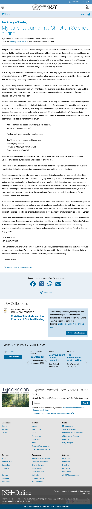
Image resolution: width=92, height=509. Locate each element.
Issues (34, 426)
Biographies (36, 436)
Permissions (85, 491)
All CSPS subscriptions (70, 475)
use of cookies (25, 501)
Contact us (6, 465)
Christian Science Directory (72, 433)
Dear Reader (37, 357)
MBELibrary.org (37, 482)
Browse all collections (76, 333)
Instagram (6, 482)
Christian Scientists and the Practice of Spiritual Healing (27, 318)
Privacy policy (74, 491)
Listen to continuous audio (51, 413)
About (4, 458)
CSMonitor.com (38, 478)
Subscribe (75, 2)
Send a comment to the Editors (19, 267)
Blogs (34, 433)
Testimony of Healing (14, 22)
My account (66, 458)
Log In (87, 2)
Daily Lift (35, 475)
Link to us (5, 468)
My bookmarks (67, 426)
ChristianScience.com (40, 462)
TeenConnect (37, 429)
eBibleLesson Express (70, 436)
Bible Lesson (37, 468)
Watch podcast (40, 446)
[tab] (16, 423)
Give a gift (66, 468)
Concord (65, 439)
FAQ (3, 472)
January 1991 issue (18, 42)
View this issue (13, 357)
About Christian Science (41, 458)
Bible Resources (38, 472)
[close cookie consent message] (88, 499)
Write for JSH (7, 462)
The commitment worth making (74, 358)
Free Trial (65, 465)
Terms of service (60, 491)
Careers (5, 475)
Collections (36, 439)
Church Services (38, 465)
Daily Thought (67, 443)
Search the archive (69, 429)
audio (41, 449)
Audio (34, 443)
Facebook (5, 478)
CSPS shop (66, 472)
